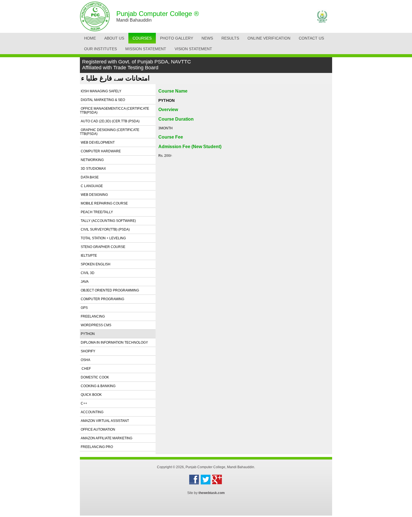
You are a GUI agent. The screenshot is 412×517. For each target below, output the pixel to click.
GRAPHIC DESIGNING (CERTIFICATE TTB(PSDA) (109, 132)
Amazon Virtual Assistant (104, 421)
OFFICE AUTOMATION (97, 429)
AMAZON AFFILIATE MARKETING (106, 438)
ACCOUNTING (91, 412)
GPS (84, 308)
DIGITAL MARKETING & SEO (102, 100)
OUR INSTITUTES (100, 49)
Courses (142, 38)
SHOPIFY (87, 351)
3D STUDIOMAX (93, 169)
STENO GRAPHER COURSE (102, 247)
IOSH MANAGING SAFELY (100, 91)
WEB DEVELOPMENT (97, 142)
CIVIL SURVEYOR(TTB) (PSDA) (105, 229)
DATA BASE (89, 177)
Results (230, 38)
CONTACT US (311, 38)
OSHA (85, 360)
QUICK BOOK (91, 395)
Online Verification (268, 38)
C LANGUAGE (91, 186)
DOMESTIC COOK (94, 377)
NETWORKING (92, 160)
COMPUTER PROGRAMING (102, 299)
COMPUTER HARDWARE (100, 151)
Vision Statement (193, 49)
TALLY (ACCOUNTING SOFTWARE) (108, 221)
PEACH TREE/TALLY (96, 212)
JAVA (84, 282)
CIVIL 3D (87, 273)
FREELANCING (92, 316)
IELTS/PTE (88, 256)
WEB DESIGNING (94, 195)
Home (90, 38)
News (207, 38)
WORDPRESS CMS (95, 325)
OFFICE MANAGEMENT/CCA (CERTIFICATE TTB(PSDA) (114, 110)
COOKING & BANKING (97, 386)
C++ (83, 403)
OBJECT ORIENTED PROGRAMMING (109, 290)
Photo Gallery (176, 38)
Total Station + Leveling (103, 238)
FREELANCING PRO (96, 447)
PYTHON (87, 334)
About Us (114, 38)
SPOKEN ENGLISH (95, 264)
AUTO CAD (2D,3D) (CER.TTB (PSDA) (110, 121)
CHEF (85, 369)
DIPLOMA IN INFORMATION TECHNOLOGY (114, 342)
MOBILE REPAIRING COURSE (104, 203)
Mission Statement (145, 49)
